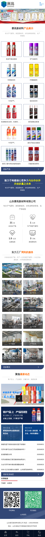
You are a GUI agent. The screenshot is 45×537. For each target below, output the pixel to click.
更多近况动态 (21, 474)
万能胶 (3, 483)
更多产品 (21, 169)
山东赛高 (23, 514)
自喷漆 (9, 483)
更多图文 (21, 367)
